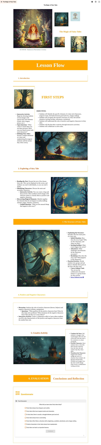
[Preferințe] (92, 2)
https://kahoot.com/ (77, 277)
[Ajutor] (95, 2)
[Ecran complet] (99, 2)
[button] (50, 408)
